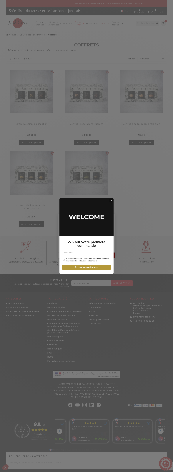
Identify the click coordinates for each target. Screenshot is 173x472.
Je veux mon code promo (86, 267)
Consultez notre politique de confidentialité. (81, 261)
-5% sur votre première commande (86, 243)
